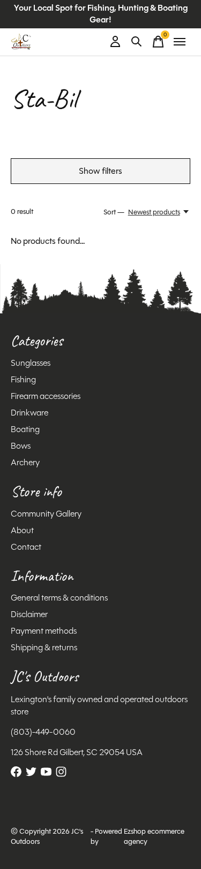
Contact (26, 547)
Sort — (113, 212)
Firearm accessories (45, 396)
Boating (25, 429)
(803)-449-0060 (43, 732)
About (22, 530)
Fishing (23, 379)
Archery (25, 462)
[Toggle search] (136, 41)
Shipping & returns (44, 647)
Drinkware (29, 412)
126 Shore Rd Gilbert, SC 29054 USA (77, 752)
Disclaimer (29, 614)
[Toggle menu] (179, 41)
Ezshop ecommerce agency (154, 836)
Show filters (100, 171)
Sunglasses (30, 363)
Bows (21, 446)
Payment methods (44, 631)
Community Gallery (46, 513)
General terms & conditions (59, 597)
